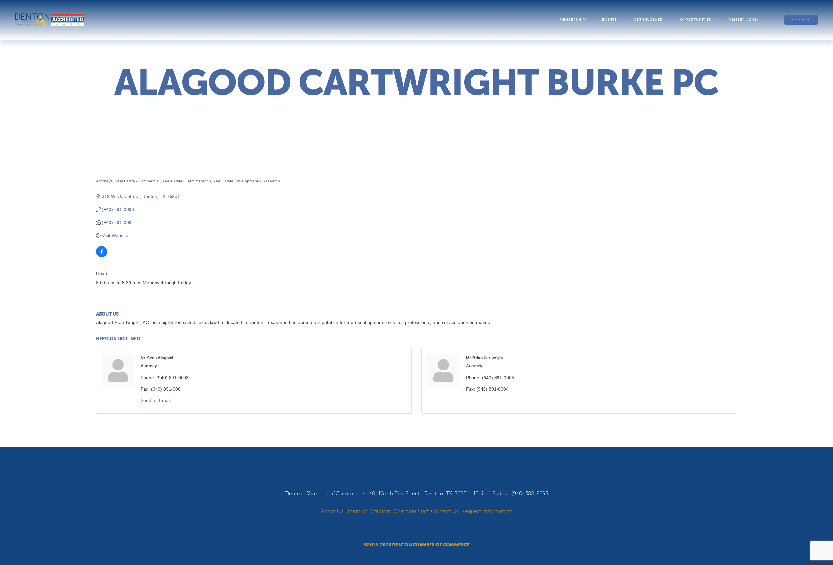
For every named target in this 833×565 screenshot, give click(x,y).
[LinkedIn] (423, 529)
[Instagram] (410, 529)
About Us (332, 511)
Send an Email (156, 400)
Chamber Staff (411, 511)
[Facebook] (398, 529)
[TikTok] (435, 529)
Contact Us (445, 511)
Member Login (744, 19)
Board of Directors (368, 511)
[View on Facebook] (101, 255)
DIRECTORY (801, 20)
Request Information (486, 511)
